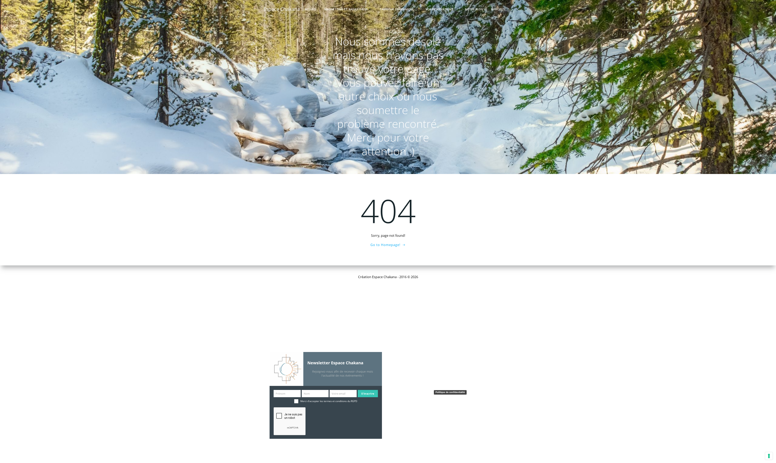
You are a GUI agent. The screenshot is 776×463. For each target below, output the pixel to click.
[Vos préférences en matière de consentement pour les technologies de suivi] (769, 456)
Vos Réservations (439, 9)
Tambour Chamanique (397, 9)
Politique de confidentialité (450, 392)
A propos (498, 9)
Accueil (310, 9)
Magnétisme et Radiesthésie (346, 9)
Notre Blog (474, 9)
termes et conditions (335, 401)
